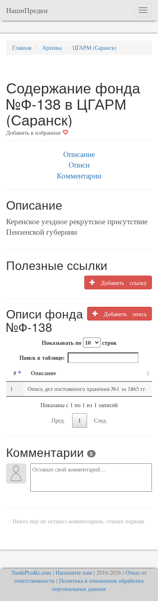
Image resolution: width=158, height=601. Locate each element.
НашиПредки (27, 10)
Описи (79, 164)
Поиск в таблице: (42, 357)
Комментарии (79, 175)
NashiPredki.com (31, 572)
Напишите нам (74, 572)
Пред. (58, 420)
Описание (79, 154)
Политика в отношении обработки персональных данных (98, 585)
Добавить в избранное (34, 132)
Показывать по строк (79, 342)
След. (100, 420)
